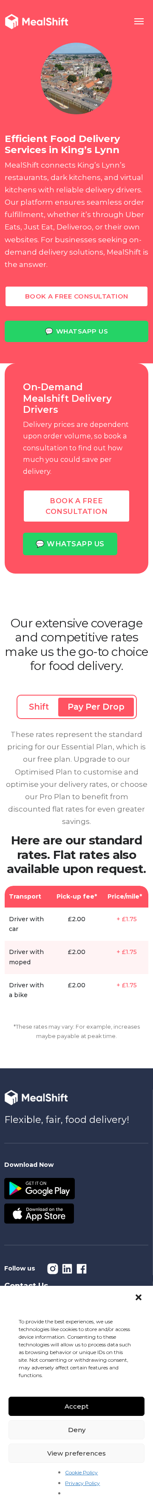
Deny (76, 1430)
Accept (76, 1406)
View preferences (76, 1453)
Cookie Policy (81, 1472)
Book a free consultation (76, 296)
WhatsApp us (76, 331)
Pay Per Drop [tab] (96, 707)
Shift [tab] (39, 707)
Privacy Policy (82, 1483)
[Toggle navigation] (139, 21)
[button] (139, 1297)
